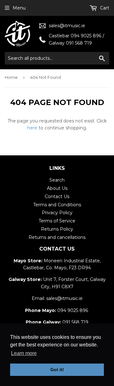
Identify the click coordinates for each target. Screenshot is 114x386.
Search (57, 180)
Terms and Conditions (57, 205)
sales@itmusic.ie (67, 25)
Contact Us (57, 196)
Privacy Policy (57, 212)
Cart (104, 8)
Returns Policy (57, 229)
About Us (57, 188)
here (32, 128)
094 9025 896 (72, 310)
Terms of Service (57, 221)
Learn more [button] (24, 353)
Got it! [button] (57, 369)
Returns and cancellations (57, 237)
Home (11, 77)
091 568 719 (75, 322)
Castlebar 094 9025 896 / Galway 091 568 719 (76, 39)
